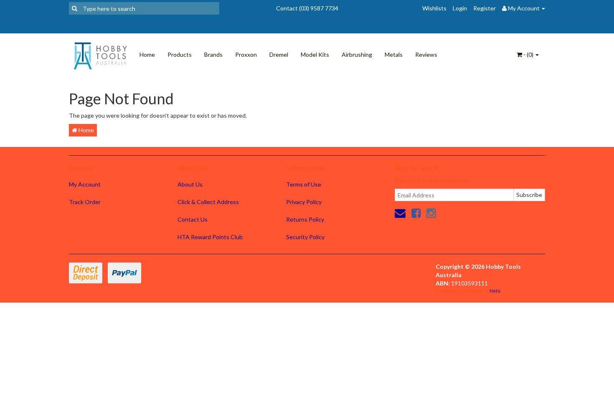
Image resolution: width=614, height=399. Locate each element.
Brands (213, 54)
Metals (394, 54)
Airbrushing (357, 54)
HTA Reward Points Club (210, 236)
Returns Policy (305, 219)
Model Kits (315, 54)
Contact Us (193, 219)
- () (528, 54)
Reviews (426, 54)
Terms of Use (303, 184)
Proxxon (246, 54)
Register (484, 8)
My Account (85, 184)
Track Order (85, 201)
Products (179, 54)
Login (460, 8)
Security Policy (305, 236)
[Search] (74, 8)
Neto (495, 290)
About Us (190, 184)
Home (147, 54)
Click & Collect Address (208, 201)
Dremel (278, 54)
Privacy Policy (304, 201)
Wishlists (434, 8)
